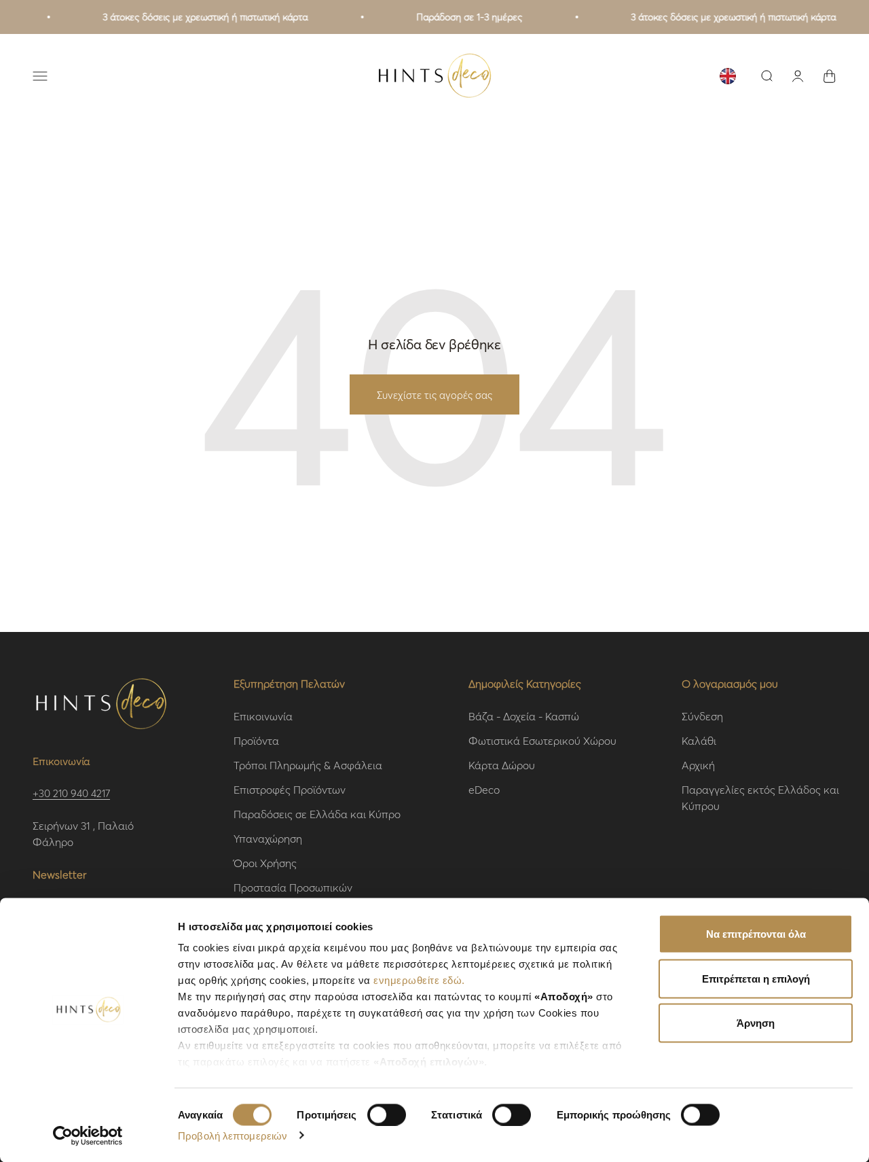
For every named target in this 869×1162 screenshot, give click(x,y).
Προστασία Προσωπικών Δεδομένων (293, 895)
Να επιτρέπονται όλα (756, 934)
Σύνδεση (702, 716)
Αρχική (698, 765)
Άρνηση (756, 1023)
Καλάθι (699, 740)
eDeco (484, 789)
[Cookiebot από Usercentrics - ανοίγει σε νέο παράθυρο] (88, 1135)
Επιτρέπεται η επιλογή (756, 978)
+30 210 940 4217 (71, 793)
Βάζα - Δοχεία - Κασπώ (523, 716)
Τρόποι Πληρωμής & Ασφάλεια (308, 765)
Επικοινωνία (263, 716)
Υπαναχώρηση (268, 838)
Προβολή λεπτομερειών (232, 1135)
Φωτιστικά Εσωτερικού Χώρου (542, 740)
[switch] (386, 1114)
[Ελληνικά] (728, 76)
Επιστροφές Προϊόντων (290, 789)
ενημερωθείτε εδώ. (419, 980)
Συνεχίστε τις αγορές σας (434, 395)
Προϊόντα (256, 740)
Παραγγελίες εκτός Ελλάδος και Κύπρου (760, 797)
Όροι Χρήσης (265, 863)
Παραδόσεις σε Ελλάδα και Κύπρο (317, 814)
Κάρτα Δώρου (501, 765)
